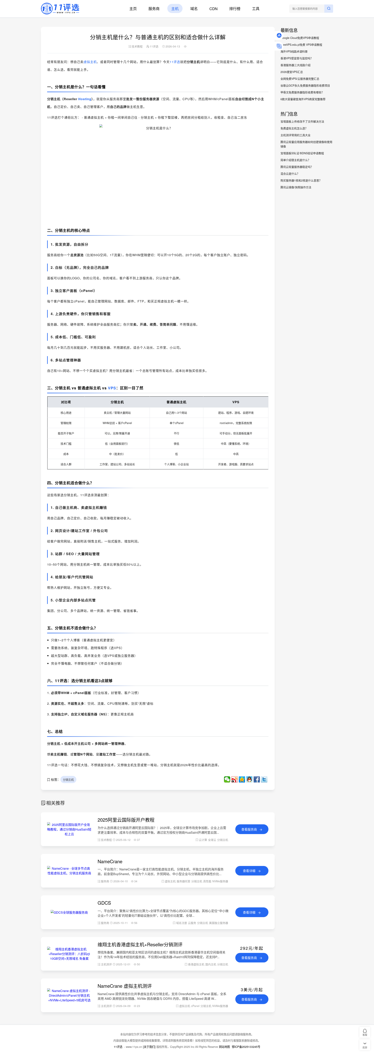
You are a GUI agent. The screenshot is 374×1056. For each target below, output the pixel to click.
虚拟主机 (90, 62)
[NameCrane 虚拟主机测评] (69, 1000)
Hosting (84, 99)
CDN (213, 8)
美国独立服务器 (218, 923)
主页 (133, 8)
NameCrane (110, 861)
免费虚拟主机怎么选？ (294, 128)
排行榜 (234, 8)
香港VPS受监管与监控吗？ (296, 58)
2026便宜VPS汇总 (291, 72)
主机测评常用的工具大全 (295, 135)
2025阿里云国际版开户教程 (126, 819)
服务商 (154, 8)
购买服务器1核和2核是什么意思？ (301, 180)
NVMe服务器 (220, 881)
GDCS (104, 902)
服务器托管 (183, 881)
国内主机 (210, 964)
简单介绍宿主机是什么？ (295, 160)
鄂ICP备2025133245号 (246, 1047)
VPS (112, 388)
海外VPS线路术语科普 (294, 51)
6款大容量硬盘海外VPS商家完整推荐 (302, 99)
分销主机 (68, 779)
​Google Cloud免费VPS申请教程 (299, 38)
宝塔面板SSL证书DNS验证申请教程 (302, 153)
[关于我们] (149, 1047)
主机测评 (106, 964)
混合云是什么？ (290, 173)
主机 (175, 8)
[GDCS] (69, 912)
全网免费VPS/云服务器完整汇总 (299, 79)
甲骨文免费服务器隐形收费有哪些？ (302, 92)
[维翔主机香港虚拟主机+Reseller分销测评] (69, 958)
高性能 (207, 881)
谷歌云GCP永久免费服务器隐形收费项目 (305, 85)
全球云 (212, 840)
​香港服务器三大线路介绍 (295, 65)
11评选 (175, 62)
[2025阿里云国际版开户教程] (69, 834)
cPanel (195, 1006)
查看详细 (249, 870)
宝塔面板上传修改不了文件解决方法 (302, 121)
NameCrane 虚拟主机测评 (125, 985)
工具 (255, 8)
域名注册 (181, 923)
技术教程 (137, 46)
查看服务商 (249, 829)
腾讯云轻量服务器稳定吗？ (296, 167)
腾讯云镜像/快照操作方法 (295, 187)
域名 (194, 8)
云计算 (203, 840)
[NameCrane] (69, 873)
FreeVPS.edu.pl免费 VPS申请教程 (301, 44)
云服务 (192, 923)
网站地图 (224, 1047)
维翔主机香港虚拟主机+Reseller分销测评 (140, 944)
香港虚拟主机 (196, 964)
